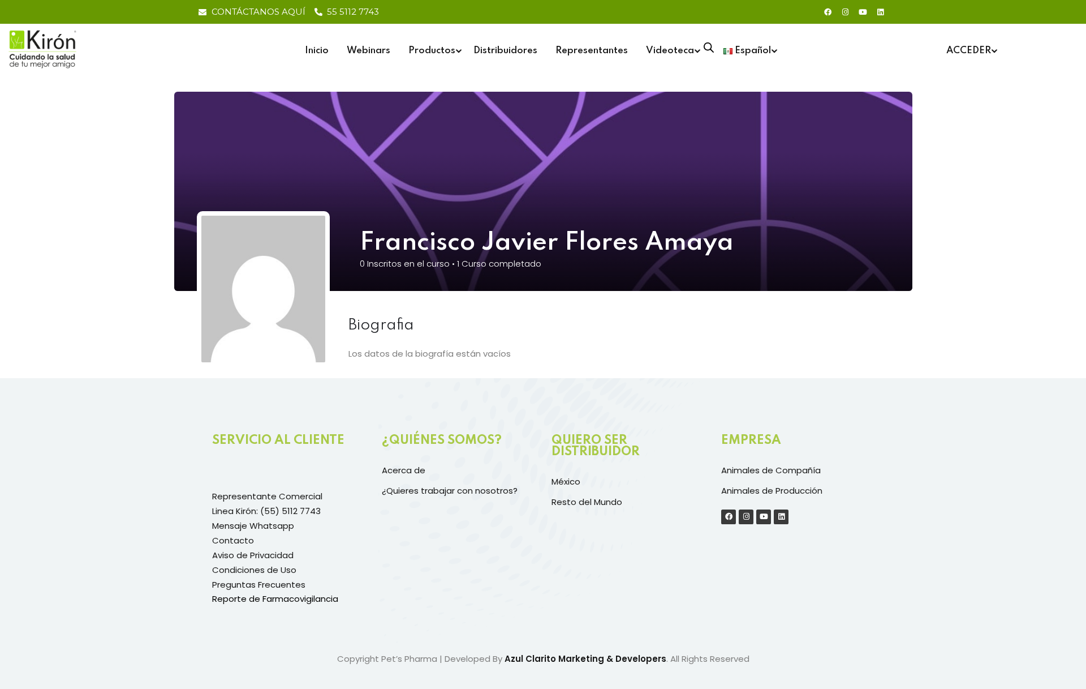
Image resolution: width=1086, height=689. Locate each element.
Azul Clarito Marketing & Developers (585, 659)
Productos (431, 50)
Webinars (368, 50)
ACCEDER (968, 50)
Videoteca (670, 50)
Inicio (317, 50)
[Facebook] (827, 12)
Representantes (591, 50)
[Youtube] (862, 12)
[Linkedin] (880, 12)
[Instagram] (845, 12)
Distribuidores (505, 50)
